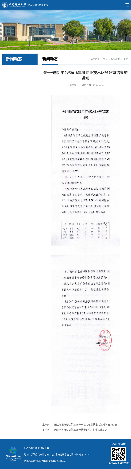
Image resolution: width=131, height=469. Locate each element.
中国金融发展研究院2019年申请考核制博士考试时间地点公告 (84, 424)
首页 (105, 59)
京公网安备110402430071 (54, 461)
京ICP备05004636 (32, 461)
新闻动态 (115, 59)
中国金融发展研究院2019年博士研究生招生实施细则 (79, 430)
